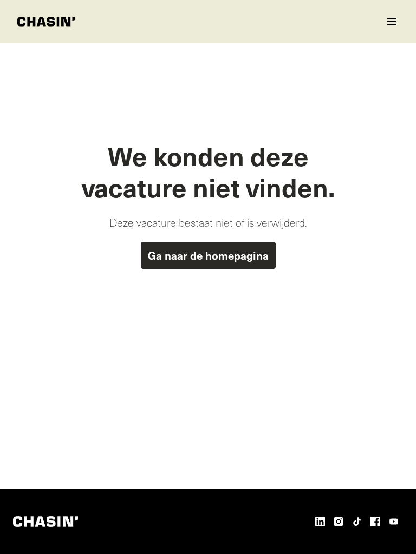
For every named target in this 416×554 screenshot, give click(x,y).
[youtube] (394, 521)
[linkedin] (320, 521)
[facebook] (375, 521)
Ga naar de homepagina (208, 255)
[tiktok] (357, 521)
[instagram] (338, 521)
